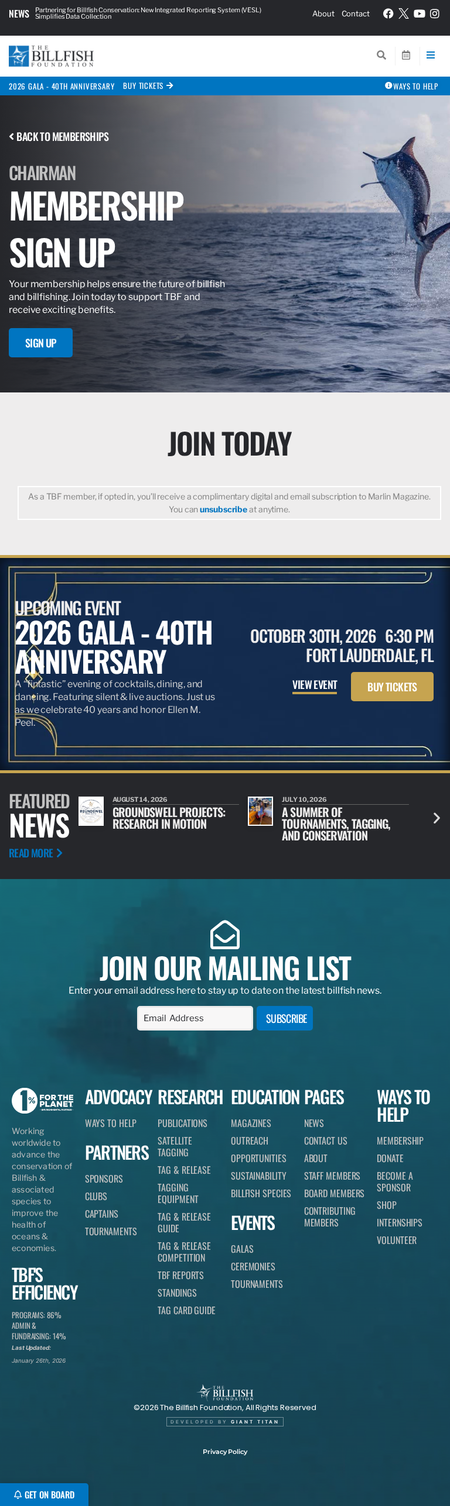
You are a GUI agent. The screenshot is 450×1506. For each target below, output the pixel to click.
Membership (400, 1140)
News (19, 13)
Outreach (249, 1140)
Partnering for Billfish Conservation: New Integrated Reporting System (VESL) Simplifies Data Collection (148, 13)
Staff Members (332, 1176)
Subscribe (286, 1018)
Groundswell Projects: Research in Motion (168, 817)
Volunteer (397, 1240)
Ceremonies (253, 1266)
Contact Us (325, 1140)
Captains (101, 1214)
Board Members (334, 1193)
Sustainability (259, 1176)
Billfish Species (261, 1193)
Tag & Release (184, 1170)
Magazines (251, 1123)
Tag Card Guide (187, 1310)
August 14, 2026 (140, 799)
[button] (436, 817)
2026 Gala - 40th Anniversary (61, 86)
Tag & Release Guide (184, 1222)
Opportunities (259, 1158)
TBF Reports (181, 1275)
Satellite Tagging (175, 1146)
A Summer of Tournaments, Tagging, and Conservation (336, 823)
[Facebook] (388, 13)
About (323, 13)
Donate (390, 1158)
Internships (399, 1222)
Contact (356, 13)
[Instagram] (434, 13)
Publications (182, 1123)
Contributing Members (330, 1216)
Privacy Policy (225, 1452)
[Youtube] (419, 13)
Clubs (96, 1196)
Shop (387, 1205)
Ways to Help (111, 1123)
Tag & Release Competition (184, 1251)
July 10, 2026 (304, 799)
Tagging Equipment (178, 1193)
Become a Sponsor (394, 1181)
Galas (242, 1249)
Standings (177, 1293)
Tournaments (111, 1231)
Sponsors (104, 1178)
